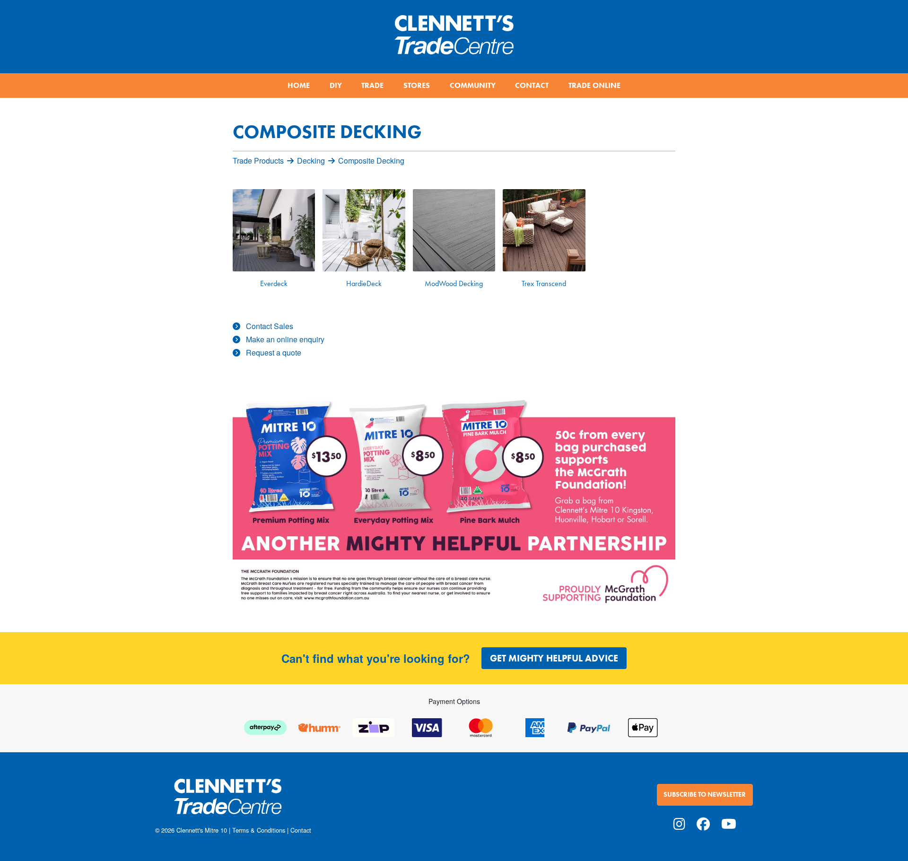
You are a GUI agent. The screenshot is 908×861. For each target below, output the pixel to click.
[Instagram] (679, 823)
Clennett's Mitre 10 (201, 830)
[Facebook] (703, 823)
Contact (300, 830)
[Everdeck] (274, 230)
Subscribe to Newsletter (705, 795)
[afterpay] (265, 726)
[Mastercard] (481, 726)
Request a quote (273, 352)
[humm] (319, 726)
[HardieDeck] (364, 230)
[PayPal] (589, 726)
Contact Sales (269, 326)
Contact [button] (532, 85)
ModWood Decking (454, 283)
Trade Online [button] (594, 85)
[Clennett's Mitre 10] (301, 802)
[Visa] (427, 726)
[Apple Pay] (642, 726)
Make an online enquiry (285, 339)
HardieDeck (364, 283)
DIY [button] (336, 85)
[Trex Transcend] (544, 230)
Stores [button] (416, 85)
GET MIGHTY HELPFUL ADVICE (554, 658)
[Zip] (373, 726)
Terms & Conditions (258, 830)
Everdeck (274, 283)
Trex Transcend (544, 283)
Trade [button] (372, 85)
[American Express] (535, 726)
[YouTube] (729, 823)
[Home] (454, 31)
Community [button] (473, 85)
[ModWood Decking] (454, 230)
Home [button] (299, 85)
